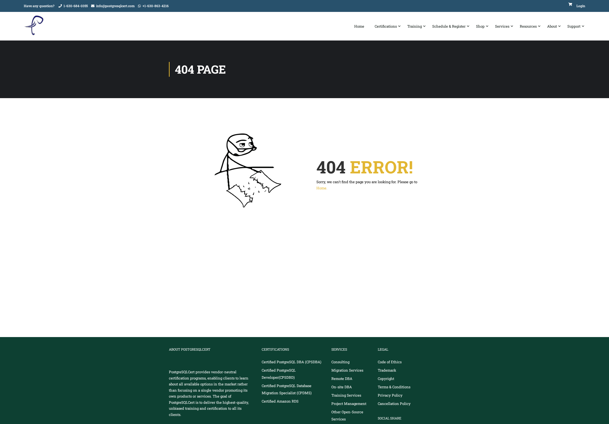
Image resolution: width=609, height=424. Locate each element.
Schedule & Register (449, 26)
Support (573, 26)
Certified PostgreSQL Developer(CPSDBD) (279, 374)
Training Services (346, 395)
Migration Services (347, 370)
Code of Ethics (390, 361)
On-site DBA (341, 386)
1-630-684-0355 (76, 6)
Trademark (387, 370)
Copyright (386, 378)
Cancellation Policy (394, 403)
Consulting (340, 361)
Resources (528, 26)
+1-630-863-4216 (155, 6)
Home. (321, 188)
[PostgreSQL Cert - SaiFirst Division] (36, 26)
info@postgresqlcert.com (115, 6)
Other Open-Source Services (347, 415)
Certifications (386, 26)
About (552, 26)
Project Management (348, 403)
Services (502, 26)
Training (414, 26)
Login (580, 6)
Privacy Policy (390, 395)
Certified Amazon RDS (280, 401)
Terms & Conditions (394, 386)
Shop (480, 26)
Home (359, 26)
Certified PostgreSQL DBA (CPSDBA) (291, 361)
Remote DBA (341, 378)
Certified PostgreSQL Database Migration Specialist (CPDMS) (287, 389)
